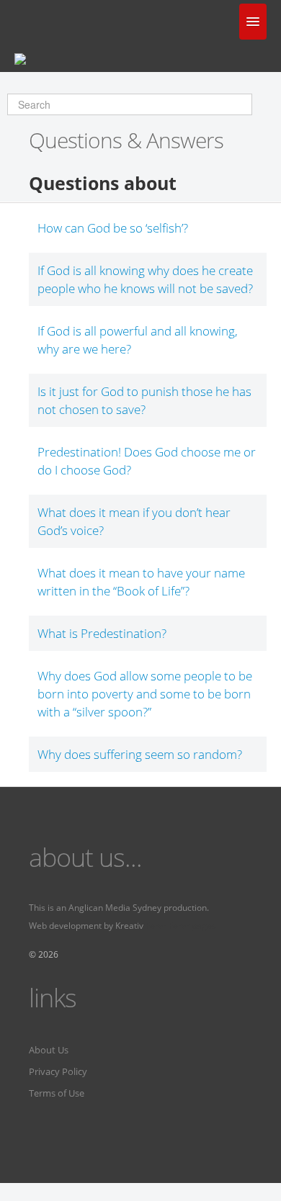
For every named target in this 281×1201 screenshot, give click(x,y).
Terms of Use (56, 1093)
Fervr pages (192, 925)
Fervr (156, 925)
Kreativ (129, 925)
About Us (48, 1049)
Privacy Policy (58, 1071)
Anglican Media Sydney (114, 907)
